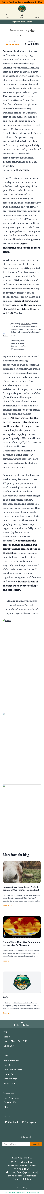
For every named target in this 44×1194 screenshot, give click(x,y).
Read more (8, 905)
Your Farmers (11, 1060)
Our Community (13, 1069)
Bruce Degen (26, 324)
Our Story (9, 1065)
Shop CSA (9, 1045)
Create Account (26, 22)
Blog (6, 1107)
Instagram (30, 1122)
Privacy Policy (22, 1188)
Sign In (22, 17)
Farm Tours (10, 1074)
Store (7, 1036)
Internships (10, 1078)
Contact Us (10, 1102)
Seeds (5, 998)
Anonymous (12, 44)
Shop (7, 17)
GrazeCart (35, 1192)
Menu (37, 17)
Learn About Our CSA (15, 1041)
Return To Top (22, 1025)
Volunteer (9, 1083)
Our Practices (11, 1098)
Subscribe (35, 1144)
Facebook (13, 1122)
